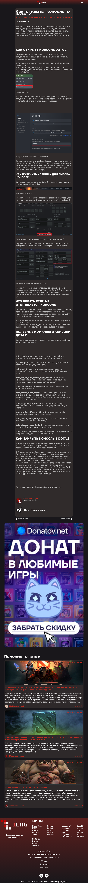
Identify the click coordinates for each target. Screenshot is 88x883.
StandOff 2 (37, 826)
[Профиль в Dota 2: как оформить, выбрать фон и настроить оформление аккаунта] (44, 684)
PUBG (34, 828)
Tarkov (80, 832)
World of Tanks (35, 833)
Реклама (44, 867)
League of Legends (66, 827)
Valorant (51, 834)
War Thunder (80, 835)
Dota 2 (50, 832)
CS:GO (35, 830)
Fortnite (65, 830)
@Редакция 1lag (30, 498)
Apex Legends (65, 833)
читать (77, 706)
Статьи (35, 841)
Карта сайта (44, 851)
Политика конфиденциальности (44, 854)
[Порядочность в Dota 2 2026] (44, 784)
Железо (35, 845)
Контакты (44, 864)
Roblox (50, 826)
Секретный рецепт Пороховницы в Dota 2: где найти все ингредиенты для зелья (43, 739)
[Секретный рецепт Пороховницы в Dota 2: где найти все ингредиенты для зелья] (44, 734)
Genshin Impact (80, 827)
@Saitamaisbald (16, 706)
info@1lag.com (60, 881)
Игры (34, 843)
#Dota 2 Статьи (74, 662)
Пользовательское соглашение (44, 858)
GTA (78, 830)
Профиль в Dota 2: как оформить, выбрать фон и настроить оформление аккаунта (41, 689)
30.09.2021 (34, 17)
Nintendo (36, 839)
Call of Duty (50, 829)
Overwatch (67, 837)
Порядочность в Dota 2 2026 (26, 787)
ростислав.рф (14, 837)
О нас (44, 861)
